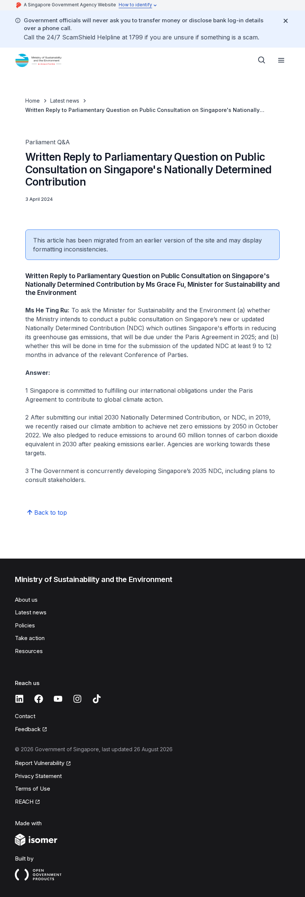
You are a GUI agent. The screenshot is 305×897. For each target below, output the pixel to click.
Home (32, 100)
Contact (25, 716)
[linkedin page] (19, 698)
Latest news (64, 100)
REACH (24, 801)
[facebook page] (38, 698)
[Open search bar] (262, 60)
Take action (30, 638)
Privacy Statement (38, 775)
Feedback (28, 729)
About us (26, 599)
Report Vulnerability (39, 762)
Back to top (50, 512)
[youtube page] (58, 698)
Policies (25, 625)
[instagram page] (77, 698)
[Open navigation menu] (281, 60)
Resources (29, 651)
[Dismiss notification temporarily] (286, 21)
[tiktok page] (96, 698)
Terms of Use (32, 788)
